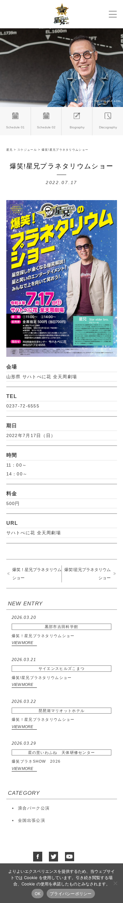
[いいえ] (115, 883)
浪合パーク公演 (34, 808)
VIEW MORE (22, 643)
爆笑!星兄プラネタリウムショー (48, 668)
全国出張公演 (31, 820)
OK (38, 893)
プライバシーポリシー (71, 893)
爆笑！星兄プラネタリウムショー (45, 626)
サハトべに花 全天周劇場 (33, 532)
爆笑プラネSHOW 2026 (53, 752)
